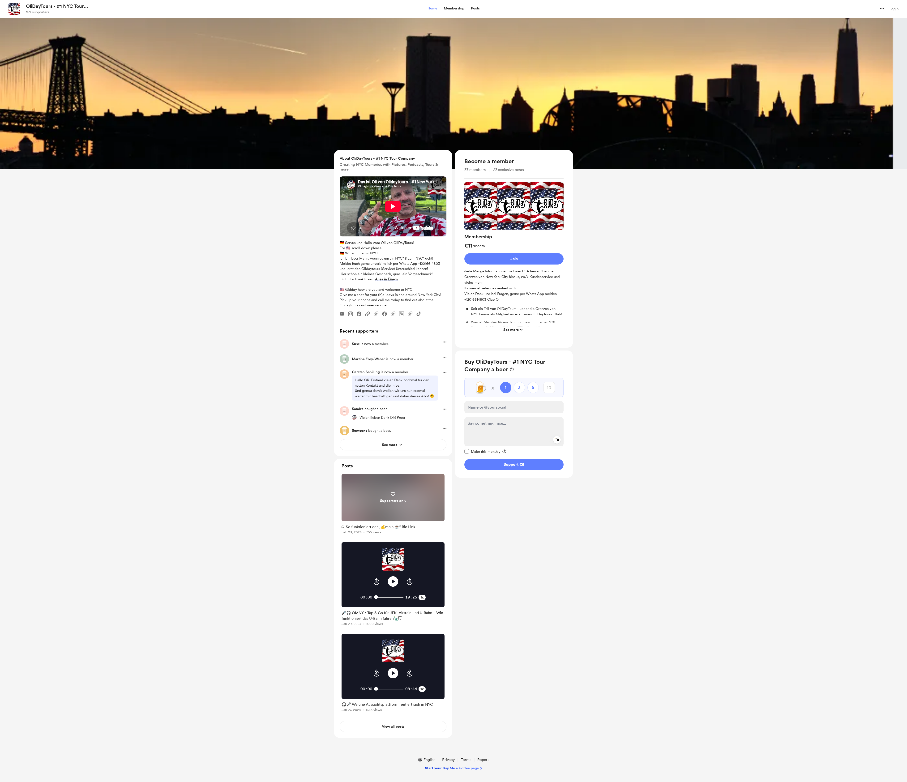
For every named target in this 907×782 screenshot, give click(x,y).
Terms (466, 759)
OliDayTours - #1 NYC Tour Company (55, 6)
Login (894, 9)
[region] (514, 249)
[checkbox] (482, 451)
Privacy (448, 759)
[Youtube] (342, 314)
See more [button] (511, 329)
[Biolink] (401, 314)
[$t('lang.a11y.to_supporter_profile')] (354, 417)
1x (422, 597)
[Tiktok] (418, 314)
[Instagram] (350, 314)
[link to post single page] (393, 505)
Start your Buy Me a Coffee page (452, 768)
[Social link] (367, 314)
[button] (432, 8)
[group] (514, 258)
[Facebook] (359, 314)
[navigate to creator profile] (14, 9)
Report (483, 759)
